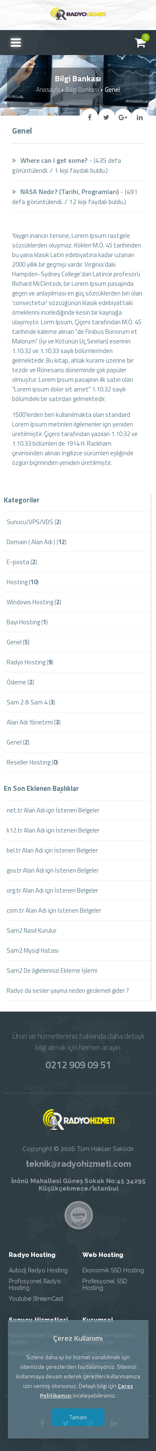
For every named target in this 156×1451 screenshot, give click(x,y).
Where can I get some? (53, 160)
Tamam (78, 1417)
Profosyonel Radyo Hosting (35, 1284)
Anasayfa (48, 89)
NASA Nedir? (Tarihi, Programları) (69, 192)
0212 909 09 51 (78, 1064)
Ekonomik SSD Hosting (113, 1270)
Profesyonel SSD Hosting (104, 1284)
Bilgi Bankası (82, 89)
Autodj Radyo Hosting (38, 1270)
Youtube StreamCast (36, 1298)
